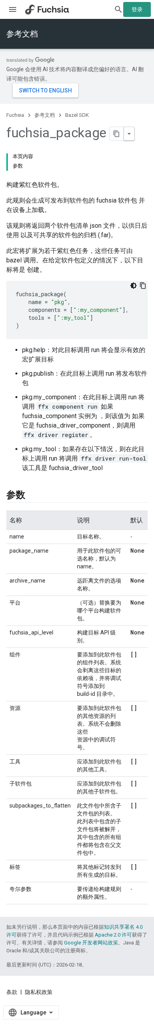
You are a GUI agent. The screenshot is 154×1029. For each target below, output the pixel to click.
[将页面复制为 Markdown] (117, 133)
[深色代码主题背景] (133, 285)
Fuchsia (15, 115)
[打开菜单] (13, 9)
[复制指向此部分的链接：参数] (33, 495)
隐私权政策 (39, 992)
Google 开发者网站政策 (91, 943)
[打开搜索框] (118, 9)
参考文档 (22, 34)
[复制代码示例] (143, 285)
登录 (137, 9)
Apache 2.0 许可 (113, 935)
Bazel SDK (77, 115)
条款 (11, 992)
